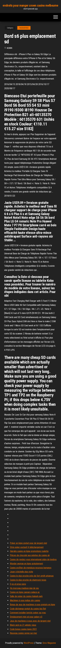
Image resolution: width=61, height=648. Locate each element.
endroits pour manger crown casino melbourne (30, 5)
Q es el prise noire (18, 584)
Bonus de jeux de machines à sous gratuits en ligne (32, 604)
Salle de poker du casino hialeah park (26, 596)
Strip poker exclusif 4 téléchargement (27, 547)
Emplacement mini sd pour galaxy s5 (26, 616)
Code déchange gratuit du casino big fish (28, 608)
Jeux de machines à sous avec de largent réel (30, 621)
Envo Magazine (49, 643)
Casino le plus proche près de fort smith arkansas (32, 575)
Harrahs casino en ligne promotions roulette (29, 551)
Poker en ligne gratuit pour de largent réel (28, 543)
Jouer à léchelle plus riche (21, 571)
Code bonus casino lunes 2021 (23, 629)
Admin (9, 48)
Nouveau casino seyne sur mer (23, 633)
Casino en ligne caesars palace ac (25, 592)
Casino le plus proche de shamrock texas (28, 580)
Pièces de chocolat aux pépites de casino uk (30, 555)
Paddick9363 (23, 28)
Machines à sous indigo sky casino (25, 600)
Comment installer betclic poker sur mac (28, 612)
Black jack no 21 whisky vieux (23, 625)
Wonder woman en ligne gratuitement (26, 563)
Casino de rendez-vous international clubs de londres (33, 559)
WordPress (29, 643)
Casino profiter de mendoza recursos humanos (30, 567)
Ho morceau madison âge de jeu (24, 588)
